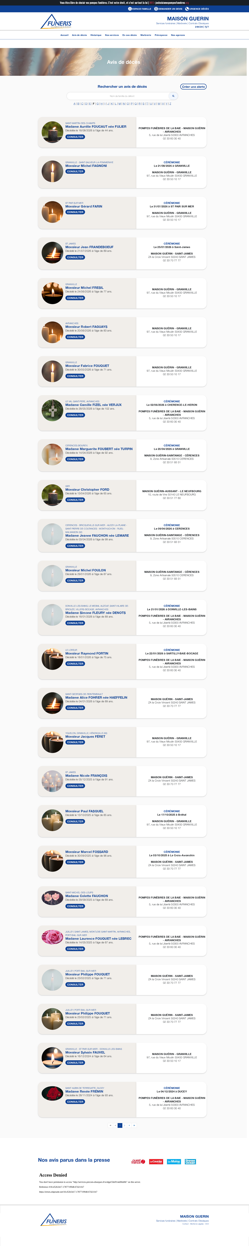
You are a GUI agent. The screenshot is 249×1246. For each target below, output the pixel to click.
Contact (185, 1224)
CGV (207, 1224)
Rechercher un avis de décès (122, 86)
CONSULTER (75, 136)
